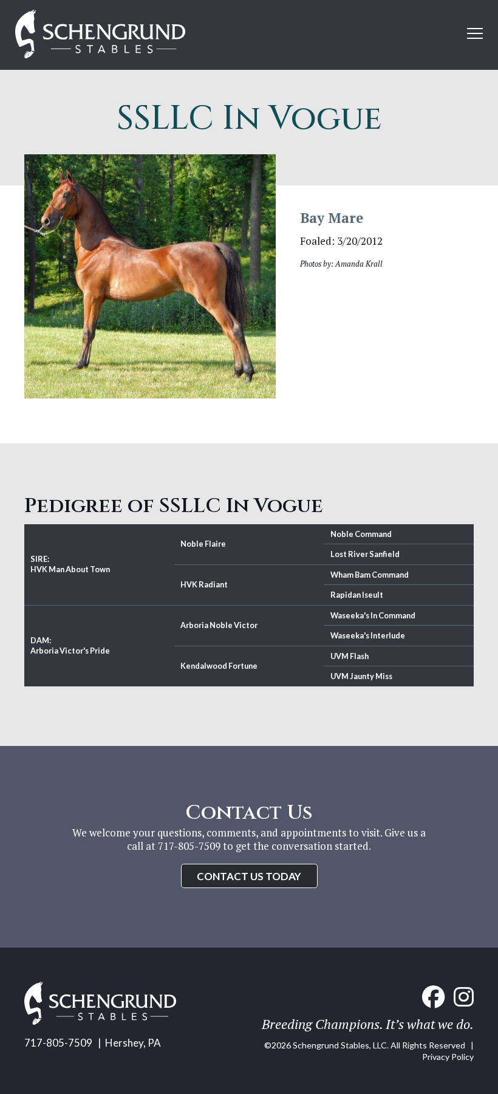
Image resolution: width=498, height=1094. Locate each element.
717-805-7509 (58, 1042)
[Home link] (100, 1020)
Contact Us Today (249, 876)
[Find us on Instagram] (464, 997)
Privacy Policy (448, 1056)
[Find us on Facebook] (433, 997)
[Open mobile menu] (475, 33)
